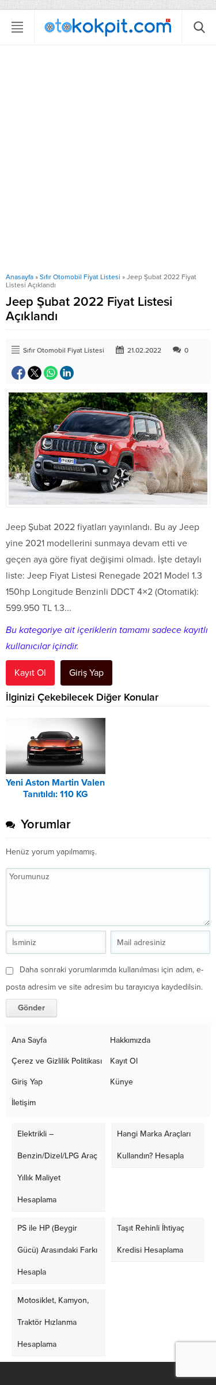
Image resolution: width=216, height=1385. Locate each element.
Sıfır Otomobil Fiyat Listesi (80, 277)
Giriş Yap (86, 673)
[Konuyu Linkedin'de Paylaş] (67, 373)
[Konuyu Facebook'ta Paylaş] (18, 373)
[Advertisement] (108, 158)
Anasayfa (19, 277)
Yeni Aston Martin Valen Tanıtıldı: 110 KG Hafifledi (55, 794)
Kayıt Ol (30, 673)
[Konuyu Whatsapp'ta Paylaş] (51, 373)
